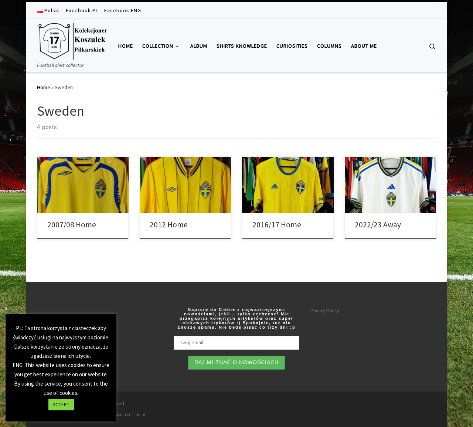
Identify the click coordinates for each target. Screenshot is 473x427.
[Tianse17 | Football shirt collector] (72, 40)
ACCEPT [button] (61, 404)
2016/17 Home (276, 225)
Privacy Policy (324, 311)
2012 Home (169, 225)
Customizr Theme (127, 414)
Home (43, 87)
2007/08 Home (71, 225)
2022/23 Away (378, 225)
